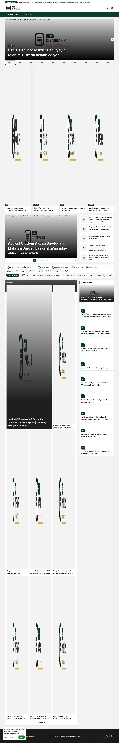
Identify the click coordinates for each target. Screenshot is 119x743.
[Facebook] (102, 736)
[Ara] (107, 8)
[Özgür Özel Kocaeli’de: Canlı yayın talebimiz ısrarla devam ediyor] (59, 39)
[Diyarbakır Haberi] (18, 8)
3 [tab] (40, 260)
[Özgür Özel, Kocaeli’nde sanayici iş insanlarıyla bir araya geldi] (46, 140)
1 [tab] (34, 260)
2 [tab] (37, 260)
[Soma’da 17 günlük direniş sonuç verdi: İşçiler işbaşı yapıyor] (96, 430)
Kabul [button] (21, 737)
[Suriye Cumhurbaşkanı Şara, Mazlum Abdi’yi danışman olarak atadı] (96, 257)
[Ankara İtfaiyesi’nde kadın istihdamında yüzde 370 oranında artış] (96, 344)
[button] (112, 8)
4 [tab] (44, 260)
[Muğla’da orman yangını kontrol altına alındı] (73, 140)
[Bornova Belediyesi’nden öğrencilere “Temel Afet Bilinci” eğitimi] (96, 379)
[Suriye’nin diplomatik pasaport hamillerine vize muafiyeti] (18, 648)
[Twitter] (107, 736)
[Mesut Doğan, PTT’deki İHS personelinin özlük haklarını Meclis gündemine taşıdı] (101, 140)
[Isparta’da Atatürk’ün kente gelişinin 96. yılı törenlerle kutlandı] (96, 447)
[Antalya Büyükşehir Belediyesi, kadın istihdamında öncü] (96, 396)
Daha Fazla (41, 722)
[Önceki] (22, 275)
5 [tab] (47, 260)
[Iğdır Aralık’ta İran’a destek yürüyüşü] (96, 361)
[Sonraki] (112, 39)
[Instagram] (111, 736)
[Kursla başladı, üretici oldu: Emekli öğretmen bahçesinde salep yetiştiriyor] (96, 413)
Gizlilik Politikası (8, 737)
